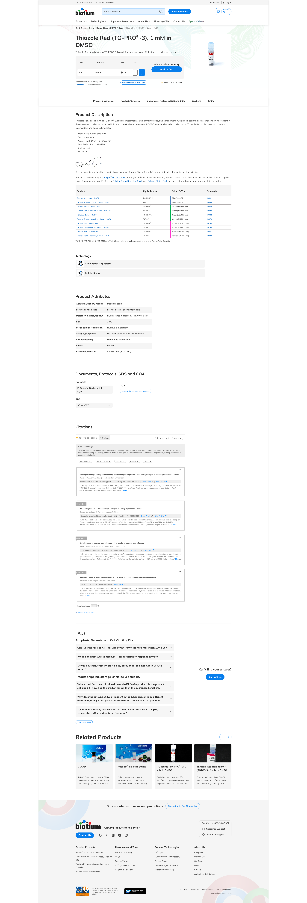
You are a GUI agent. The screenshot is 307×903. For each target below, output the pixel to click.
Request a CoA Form (124, 869)
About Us (143, 21)
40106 (209, 227)
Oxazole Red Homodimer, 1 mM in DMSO (93, 227)
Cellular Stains (161, 861)
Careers (197, 869)
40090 (209, 211)
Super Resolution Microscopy (167, 857)
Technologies (97, 21)
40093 (209, 202)
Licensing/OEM (161, 21)
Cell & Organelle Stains (85, 28)
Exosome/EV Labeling (164, 869)
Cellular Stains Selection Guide (128, 181)
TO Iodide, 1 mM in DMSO (87, 215)
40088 (209, 215)
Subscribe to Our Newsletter (182, 806)
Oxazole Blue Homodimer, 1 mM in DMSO (93, 202)
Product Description (103, 101)
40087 (209, 231)
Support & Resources (121, 21)
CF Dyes (159, 852)
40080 (209, 236)
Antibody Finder (179, 11)
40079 (209, 219)
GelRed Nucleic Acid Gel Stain (89, 852)
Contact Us (179, 21)
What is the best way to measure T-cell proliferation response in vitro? (117, 656)
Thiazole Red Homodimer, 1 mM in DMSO (93, 236)
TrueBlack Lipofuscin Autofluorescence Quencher (93, 865)
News (196, 865)
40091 (209, 198)
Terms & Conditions (224, 889)
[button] (222, 11)
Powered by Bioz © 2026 (85, 612)
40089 (209, 206)
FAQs (211, 101)
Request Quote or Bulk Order (133, 82)
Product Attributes (130, 101)
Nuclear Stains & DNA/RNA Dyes (109, 28)
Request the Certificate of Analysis (135, 391)
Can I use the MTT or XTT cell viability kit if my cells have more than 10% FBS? (122, 647)
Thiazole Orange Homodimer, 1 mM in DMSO (94, 219)
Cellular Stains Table (158, 181)
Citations (196, 101)
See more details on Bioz (177, 612)
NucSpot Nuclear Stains (114, 177)
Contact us (80, 84)
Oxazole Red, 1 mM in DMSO (88, 223)
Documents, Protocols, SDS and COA (166, 101)
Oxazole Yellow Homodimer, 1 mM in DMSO (93, 211)
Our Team (198, 861)
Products (80, 21)
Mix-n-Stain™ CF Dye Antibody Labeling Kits (94, 858)
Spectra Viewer (197, 21)
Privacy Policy (207, 889)
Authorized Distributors (204, 874)
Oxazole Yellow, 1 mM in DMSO (89, 206)
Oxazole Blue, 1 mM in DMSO (88, 198)
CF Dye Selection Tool (125, 865)
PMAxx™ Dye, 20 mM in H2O (88, 871)
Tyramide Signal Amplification (168, 865)
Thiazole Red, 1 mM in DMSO (88, 231)
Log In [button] (228, 2)
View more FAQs (84, 722)
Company (198, 852)
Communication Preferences (188, 889)
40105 (209, 223)
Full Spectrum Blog (123, 852)
